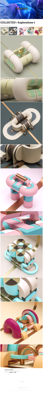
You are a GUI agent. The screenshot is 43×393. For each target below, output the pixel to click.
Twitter (15, 372)
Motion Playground (16, 19)
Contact (25, 19)
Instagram (11, 372)
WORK (1, 19)
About (8, 19)
